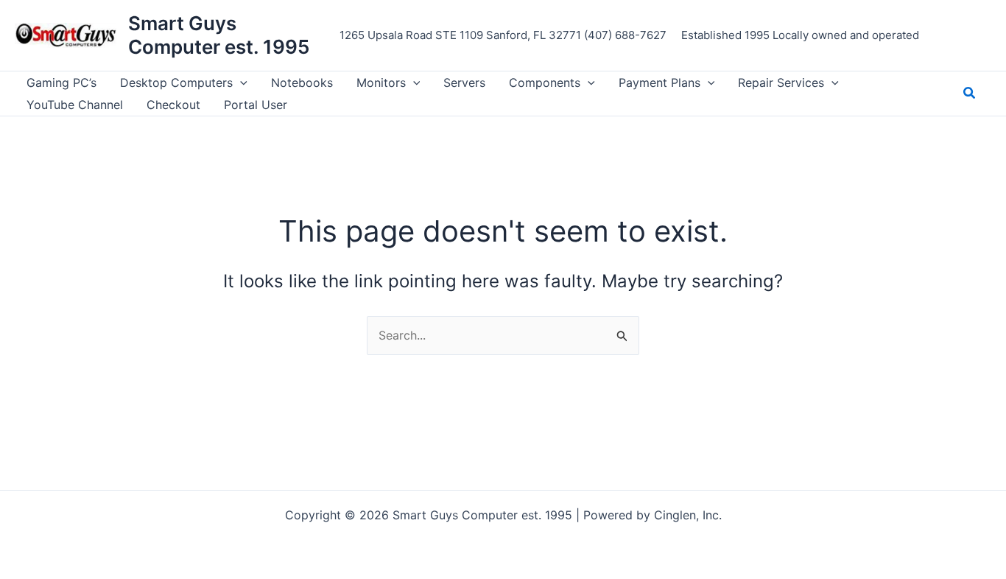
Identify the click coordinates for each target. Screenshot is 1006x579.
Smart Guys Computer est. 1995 (218, 35)
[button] (240, 82)
